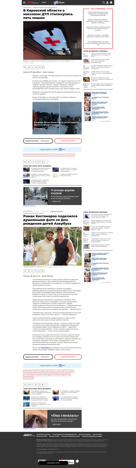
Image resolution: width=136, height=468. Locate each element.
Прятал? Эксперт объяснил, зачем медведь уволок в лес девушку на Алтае (101, 55)
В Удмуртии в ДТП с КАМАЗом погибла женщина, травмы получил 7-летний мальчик (40, 181)
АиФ (32, 63)
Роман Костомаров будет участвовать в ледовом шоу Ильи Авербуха (41, 404)
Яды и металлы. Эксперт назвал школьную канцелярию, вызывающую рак (100, 61)
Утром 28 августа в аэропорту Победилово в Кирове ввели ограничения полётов (98, 14)
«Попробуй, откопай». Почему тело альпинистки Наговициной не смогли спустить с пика (101, 216)
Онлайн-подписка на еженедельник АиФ (64, 434)
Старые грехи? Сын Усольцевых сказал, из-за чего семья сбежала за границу (101, 73)
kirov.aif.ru (45, 348)
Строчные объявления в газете (70, 436)
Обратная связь (97, 434)
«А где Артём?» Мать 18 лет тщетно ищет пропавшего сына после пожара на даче (101, 240)
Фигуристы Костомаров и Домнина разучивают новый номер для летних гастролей (39, 398)
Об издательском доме (43, 434)
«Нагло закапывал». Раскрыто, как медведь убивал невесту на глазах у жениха (101, 222)
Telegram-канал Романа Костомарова (53, 266)
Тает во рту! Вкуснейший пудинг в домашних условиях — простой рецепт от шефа (101, 228)
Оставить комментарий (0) (68, 140)
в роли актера (65, 350)
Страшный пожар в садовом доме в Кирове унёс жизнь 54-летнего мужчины (98, 28)
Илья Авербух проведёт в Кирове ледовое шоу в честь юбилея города (70, 392)
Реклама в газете (54, 436)
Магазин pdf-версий (84, 434)
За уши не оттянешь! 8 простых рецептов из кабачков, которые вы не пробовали (102, 79)
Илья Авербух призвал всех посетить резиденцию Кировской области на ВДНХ (41, 392)
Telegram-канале (44, 285)
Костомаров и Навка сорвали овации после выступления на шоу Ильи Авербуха (69, 398)
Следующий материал (53, 463)
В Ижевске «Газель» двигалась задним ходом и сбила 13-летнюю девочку (40, 175)
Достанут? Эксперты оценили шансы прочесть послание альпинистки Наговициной (102, 67)
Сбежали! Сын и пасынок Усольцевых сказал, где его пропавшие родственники (102, 234)
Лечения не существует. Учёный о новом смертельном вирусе (100, 245)
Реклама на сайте (42, 436)
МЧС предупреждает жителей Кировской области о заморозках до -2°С (97, 43)
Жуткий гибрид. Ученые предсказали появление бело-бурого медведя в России (102, 85)
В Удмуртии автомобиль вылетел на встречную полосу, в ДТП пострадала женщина (40, 170)
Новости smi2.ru (29, 206)
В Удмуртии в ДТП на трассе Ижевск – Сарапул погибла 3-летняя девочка (69, 170)
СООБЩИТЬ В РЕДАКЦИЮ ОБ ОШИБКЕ (92, 436)
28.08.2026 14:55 (27, 211)
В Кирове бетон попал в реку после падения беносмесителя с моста (56, 123)
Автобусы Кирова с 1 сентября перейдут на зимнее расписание (98, 36)
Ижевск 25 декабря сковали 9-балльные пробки (69, 174)
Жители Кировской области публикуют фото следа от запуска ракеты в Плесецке (98, 21)
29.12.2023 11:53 (27, 7)
